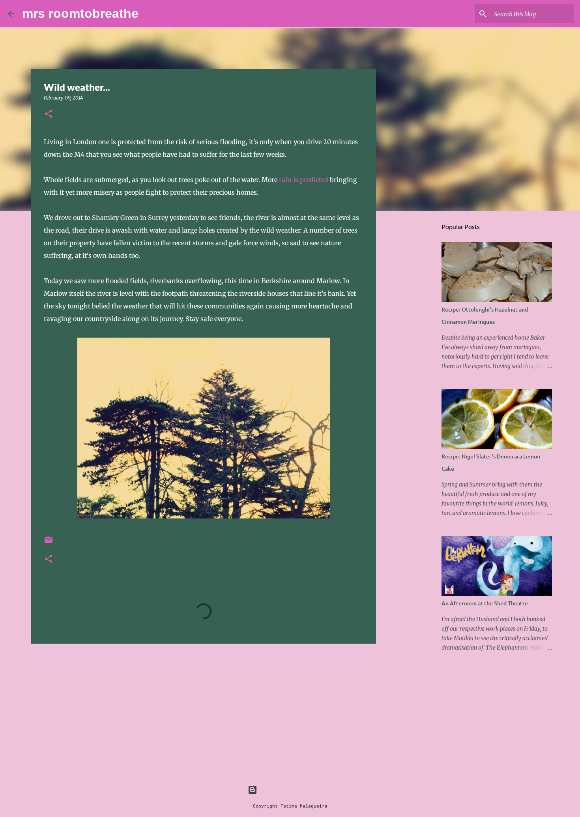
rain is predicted (304, 180)
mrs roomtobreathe (80, 13)
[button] (48, 114)
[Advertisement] (203, 710)
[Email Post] (48, 543)
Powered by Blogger (294, 789)
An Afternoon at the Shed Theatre (485, 603)
